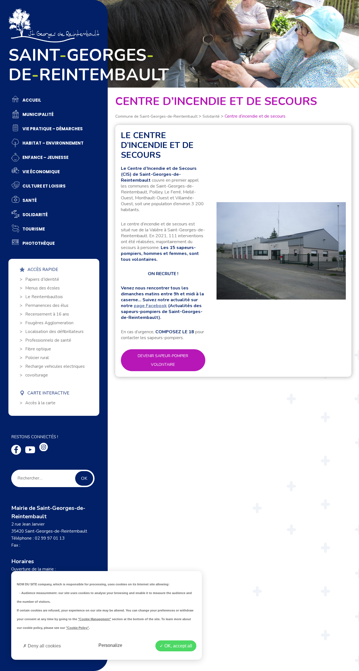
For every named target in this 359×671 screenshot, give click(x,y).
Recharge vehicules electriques (55, 366)
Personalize (110, 645)
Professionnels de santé (48, 340)
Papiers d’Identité (42, 279)
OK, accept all (177, 645)
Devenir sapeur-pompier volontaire (163, 360)
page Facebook (150, 306)
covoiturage (36, 375)
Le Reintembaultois (44, 297)
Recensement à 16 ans (47, 314)
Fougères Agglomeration (49, 323)
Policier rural (37, 357)
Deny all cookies (44, 645)
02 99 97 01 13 (50, 538)
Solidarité (211, 116)
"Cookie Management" (94, 619)
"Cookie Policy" (77, 627)
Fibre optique (38, 349)
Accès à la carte (40, 403)
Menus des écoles (42, 288)
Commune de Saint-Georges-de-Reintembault (156, 116)
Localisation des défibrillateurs (54, 331)
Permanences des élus (46, 305)
